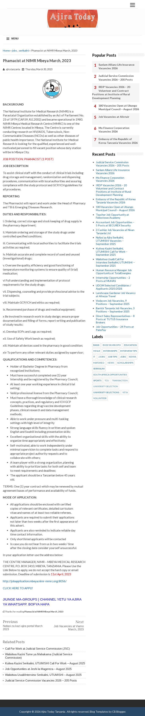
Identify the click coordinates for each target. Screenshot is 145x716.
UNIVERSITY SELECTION (105, 386)
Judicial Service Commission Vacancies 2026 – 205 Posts (41, 680)
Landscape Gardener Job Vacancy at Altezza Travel (116, 294)
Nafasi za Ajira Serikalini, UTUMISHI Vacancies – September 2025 (110, 240)
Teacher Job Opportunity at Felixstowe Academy (112, 216)
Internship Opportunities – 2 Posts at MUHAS (113, 279)
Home (6, 50)
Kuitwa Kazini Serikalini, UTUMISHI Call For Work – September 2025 (111, 251)
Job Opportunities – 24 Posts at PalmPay (115, 328)
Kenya (132, 356)
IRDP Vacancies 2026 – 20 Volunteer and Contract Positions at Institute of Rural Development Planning (111, 92)
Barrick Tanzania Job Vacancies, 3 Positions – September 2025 (115, 310)
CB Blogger (118, 711)
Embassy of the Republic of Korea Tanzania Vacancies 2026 (118, 140)
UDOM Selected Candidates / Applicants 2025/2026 (113, 287)
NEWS (111, 362)
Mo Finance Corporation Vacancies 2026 (114, 129)
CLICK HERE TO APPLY (18, 588)
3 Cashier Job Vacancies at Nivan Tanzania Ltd (115, 231)
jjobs (101, 356)
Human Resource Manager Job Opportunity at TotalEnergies (114, 271)
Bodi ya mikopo (112, 345)
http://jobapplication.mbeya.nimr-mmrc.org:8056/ (35, 581)
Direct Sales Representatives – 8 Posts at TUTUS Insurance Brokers (115, 319)
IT (94, 356)
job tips (112, 356)
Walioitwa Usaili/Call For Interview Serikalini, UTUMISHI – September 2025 (115, 262)
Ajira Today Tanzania (53, 711)
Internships (110, 351)
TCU (107, 380)
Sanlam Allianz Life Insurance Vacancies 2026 (116, 66)
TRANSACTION (120, 380)
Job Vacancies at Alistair (114, 116)
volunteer (99, 398)
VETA (125, 392)
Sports (97, 380)
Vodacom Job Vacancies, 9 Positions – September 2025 (113, 302)
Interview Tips (128, 351)
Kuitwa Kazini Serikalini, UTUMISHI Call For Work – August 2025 (45, 663)
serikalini (24, 50)
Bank (96, 345)
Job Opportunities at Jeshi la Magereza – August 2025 (38, 669)
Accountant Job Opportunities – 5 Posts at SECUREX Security (115, 224)
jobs (14, 50)
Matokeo (98, 362)
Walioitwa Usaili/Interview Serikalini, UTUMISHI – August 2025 (43, 674)
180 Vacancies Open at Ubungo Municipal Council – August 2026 (119, 107)
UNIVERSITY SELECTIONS (106, 392)
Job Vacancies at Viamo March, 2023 (69, 627)
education (130, 345)
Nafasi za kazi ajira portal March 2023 (22, 627)
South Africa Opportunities (110, 374)
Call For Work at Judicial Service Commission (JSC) (37, 648)
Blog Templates (99, 711)
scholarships (125, 362)
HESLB (96, 351)
